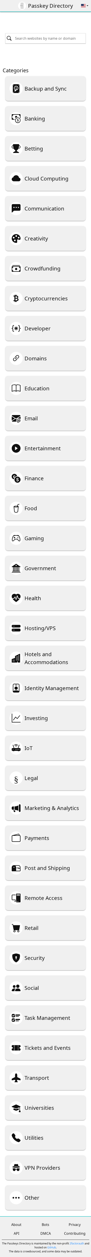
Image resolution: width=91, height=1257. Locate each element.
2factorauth (77, 1243)
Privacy (75, 1224)
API (16, 1233)
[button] (84, 5)
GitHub (51, 1247)
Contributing (74, 1233)
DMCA (45, 1233)
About (16, 1224)
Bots (45, 1224)
